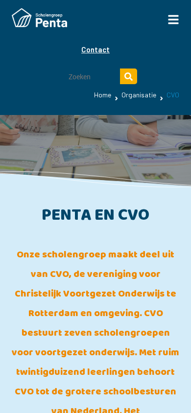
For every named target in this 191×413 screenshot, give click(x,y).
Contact (95, 49)
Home (102, 95)
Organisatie (138, 95)
